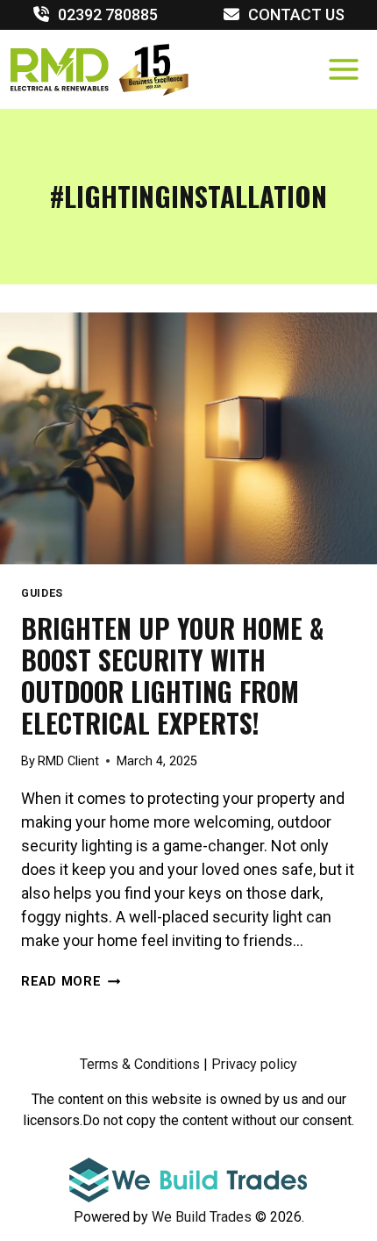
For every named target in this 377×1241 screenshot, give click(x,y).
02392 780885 (108, 14)
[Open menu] (343, 69)
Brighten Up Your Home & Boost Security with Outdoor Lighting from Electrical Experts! (172, 675)
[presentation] (188, 438)
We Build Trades (203, 1217)
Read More (70, 981)
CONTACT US (296, 14)
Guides (42, 592)
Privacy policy (254, 1064)
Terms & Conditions (140, 1064)
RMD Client (68, 761)
